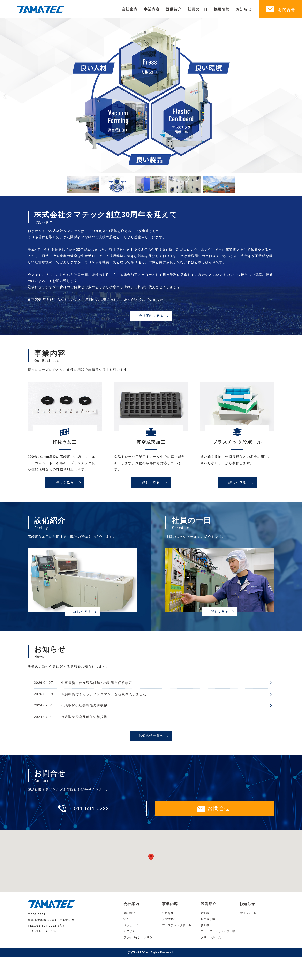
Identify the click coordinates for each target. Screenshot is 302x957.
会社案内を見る (151, 315)
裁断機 (205, 913)
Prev (5, 96)
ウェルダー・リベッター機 (218, 931)
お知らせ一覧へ (151, 735)
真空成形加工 (170, 919)
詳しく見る (65, 482)
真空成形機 (208, 919)
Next (296, 96)
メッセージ (130, 925)
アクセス (129, 931)
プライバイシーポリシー (139, 937)
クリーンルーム (211, 937)
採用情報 (222, 9)
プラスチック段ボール (176, 925)
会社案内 (130, 9)
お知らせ (244, 9)
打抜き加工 (169, 913)
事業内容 (152, 9)
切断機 (205, 925)
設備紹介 (174, 9)
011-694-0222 (91, 808)
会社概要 (129, 913)
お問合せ (286, 10)
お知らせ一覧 (248, 913)
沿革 (126, 919)
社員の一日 (197, 9)
